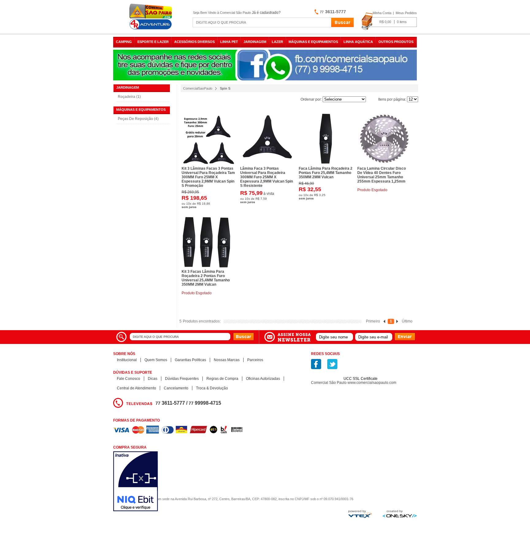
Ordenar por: (311, 99)
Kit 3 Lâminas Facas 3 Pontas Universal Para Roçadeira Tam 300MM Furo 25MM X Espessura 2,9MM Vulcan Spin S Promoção (208, 177)
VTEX (360, 514)
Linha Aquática (358, 42)
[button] (360, 368)
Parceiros (255, 360)
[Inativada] (168, 481)
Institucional (127, 360)
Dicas (152, 378)
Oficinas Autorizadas (263, 378)
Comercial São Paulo (151, 17)
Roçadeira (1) (129, 97)
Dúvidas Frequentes (182, 378)
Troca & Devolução (212, 388)
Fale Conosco (128, 378)
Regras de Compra (222, 378)
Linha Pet (229, 42)
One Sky (399, 513)
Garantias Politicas (190, 360)
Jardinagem (255, 42)
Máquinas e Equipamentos (313, 42)
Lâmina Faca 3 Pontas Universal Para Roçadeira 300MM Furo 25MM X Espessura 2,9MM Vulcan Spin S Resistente (266, 177)
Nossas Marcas (227, 360)
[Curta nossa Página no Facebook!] (316, 364)
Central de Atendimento (136, 388)
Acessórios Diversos (194, 42)
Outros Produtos (395, 42)
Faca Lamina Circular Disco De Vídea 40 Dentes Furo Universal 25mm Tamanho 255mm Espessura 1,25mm (381, 174)
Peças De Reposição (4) (138, 119)
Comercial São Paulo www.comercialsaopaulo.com (353, 382)
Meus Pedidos (406, 13)
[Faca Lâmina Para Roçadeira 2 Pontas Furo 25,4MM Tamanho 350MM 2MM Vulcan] (326, 139)
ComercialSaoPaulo (197, 88)
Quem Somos (155, 360)
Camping (124, 42)
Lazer (277, 42)
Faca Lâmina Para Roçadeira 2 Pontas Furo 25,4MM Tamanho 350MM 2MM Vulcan (325, 172)
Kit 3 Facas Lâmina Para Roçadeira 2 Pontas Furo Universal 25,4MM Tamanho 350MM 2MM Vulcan (206, 278)
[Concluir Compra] (389, 21)
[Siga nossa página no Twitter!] (332, 364)
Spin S (225, 88)
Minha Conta (382, 13)
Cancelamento (176, 388)
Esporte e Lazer (153, 42)
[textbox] (262, 22)
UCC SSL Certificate (361, 378)
